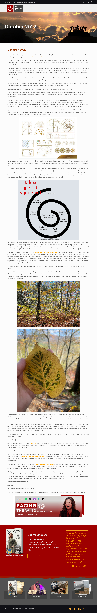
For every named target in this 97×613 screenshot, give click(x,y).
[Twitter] (83, 2)
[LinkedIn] (89, 2)
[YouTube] (86, 2)
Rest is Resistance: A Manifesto (46, 252)
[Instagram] (91, 2)
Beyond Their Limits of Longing (33, 456)
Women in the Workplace (35, 57)
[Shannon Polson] (15, 8)
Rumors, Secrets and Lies (45, 464)
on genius (32, 443)
